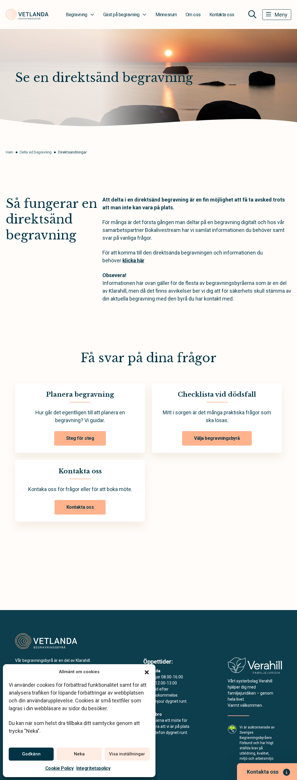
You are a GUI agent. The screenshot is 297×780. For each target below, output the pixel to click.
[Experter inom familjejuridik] (255, 667)
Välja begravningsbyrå (217, 438)
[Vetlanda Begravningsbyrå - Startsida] (46, 641)
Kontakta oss (221, 14)
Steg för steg (80, 438)
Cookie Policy (59, 768)
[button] (147, 672)
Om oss (193, 14)
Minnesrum (166, 14)
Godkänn (31, 754)
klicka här (133, 260)
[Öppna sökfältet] (252, 14)
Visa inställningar (127, 754)
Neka (79, 754)
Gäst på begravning (121, 14)
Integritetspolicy (93, 768)
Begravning (76, 14)
